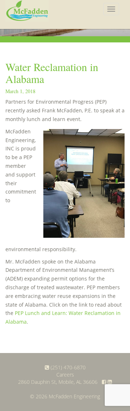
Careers (65, 374)
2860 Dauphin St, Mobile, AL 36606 (58, 381)
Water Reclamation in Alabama (51, 72)
